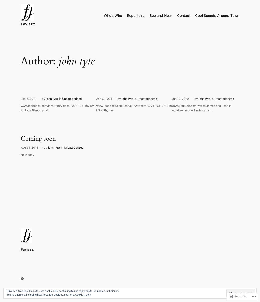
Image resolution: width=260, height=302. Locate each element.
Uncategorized (72, 98)
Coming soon (38, 139)
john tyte (52, 98)
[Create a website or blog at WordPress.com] (22, 279)
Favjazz (28, 24)
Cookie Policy (83, 294)
